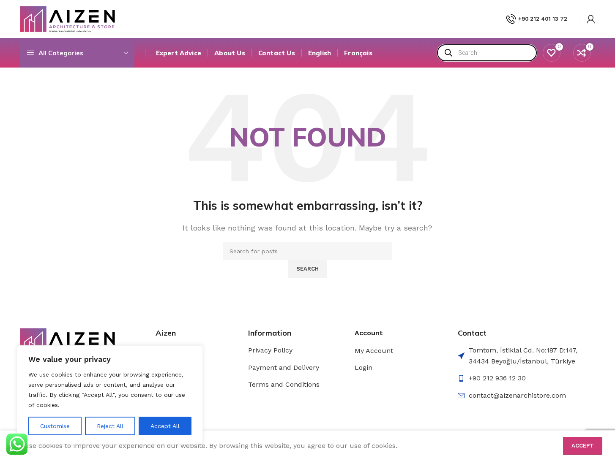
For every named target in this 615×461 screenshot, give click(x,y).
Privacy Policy (270, 350)
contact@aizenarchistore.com (517, 395)
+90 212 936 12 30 (497, 378)
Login (363, 367)
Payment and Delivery (283, 367)
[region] (110, 394)
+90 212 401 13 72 (542, 19)
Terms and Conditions (284, 384)
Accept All (165, 426)
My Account (374, 351)
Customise (55, 426)
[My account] (590, 19)
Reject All (110, 426)
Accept (582, 445)
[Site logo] (67, 18)
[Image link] (67, 340)
